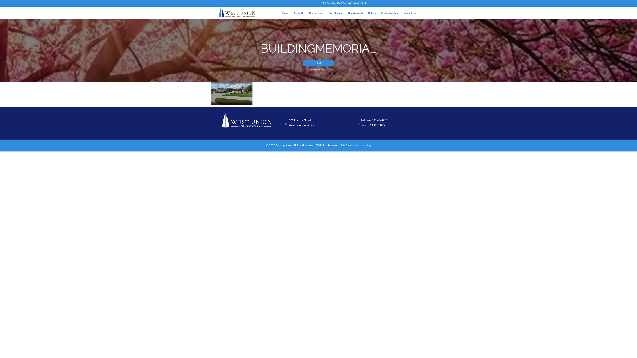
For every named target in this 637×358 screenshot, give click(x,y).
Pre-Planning (335, 13)
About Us (299, 13)
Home (285, 13)
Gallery (372, 13)
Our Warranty (355, 13)
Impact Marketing (360, 145)
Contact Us (409, 13)
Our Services (316, 13)
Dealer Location (389, 13)
